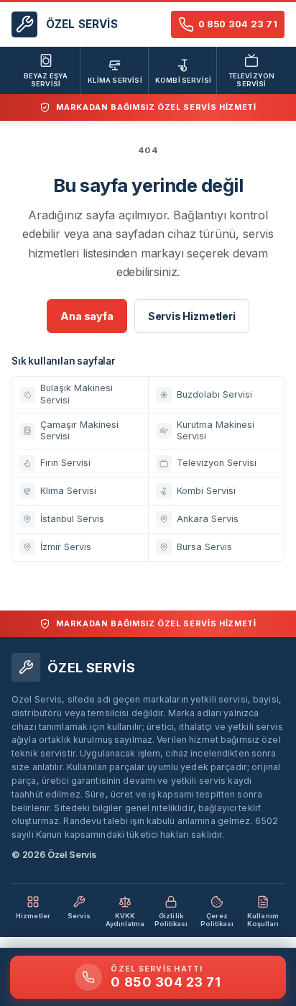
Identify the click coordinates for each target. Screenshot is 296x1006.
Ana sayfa (86, 316)
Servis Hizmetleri (192, 316)
